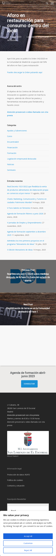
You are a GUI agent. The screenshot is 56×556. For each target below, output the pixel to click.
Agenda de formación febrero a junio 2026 (25, 213)
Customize (28, 543)
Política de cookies (15, 480)
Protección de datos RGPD (18, 474)
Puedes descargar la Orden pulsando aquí (24, 72)
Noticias (10, 164)
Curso (9, 136)
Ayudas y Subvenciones (17, 130)
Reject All (28, 550)
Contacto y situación (15, 485)
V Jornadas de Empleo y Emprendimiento (24, 222)
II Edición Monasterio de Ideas (20, 249)
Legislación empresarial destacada (21, 158)
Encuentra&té (13, 142)
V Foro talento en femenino (18, 208)
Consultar (29, 384)
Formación (11, 153)
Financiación (12, 147)
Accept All (28, 536)
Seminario (11, 170)
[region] (28, 533)
